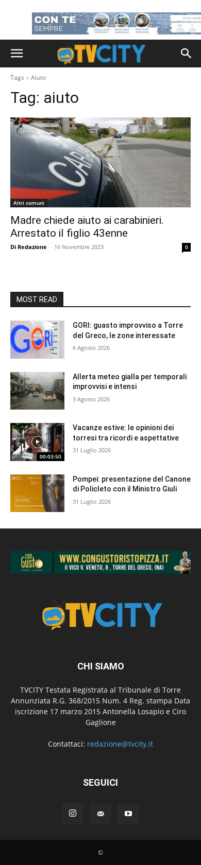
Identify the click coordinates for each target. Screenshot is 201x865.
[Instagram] (72, 813)
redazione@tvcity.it (120, 744)
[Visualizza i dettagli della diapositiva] (100, 562)
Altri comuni (28, 202)
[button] (16, 53)
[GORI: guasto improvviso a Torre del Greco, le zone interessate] (37, 340)
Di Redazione (28, 247)
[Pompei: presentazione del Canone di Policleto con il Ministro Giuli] (37, 493)
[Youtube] (128, 814)
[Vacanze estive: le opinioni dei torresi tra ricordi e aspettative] (37, 442)
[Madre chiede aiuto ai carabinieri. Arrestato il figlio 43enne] (100, 162)
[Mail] (100, 814)
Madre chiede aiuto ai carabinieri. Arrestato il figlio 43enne (87, 226)
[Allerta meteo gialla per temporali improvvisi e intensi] (37, 391)
